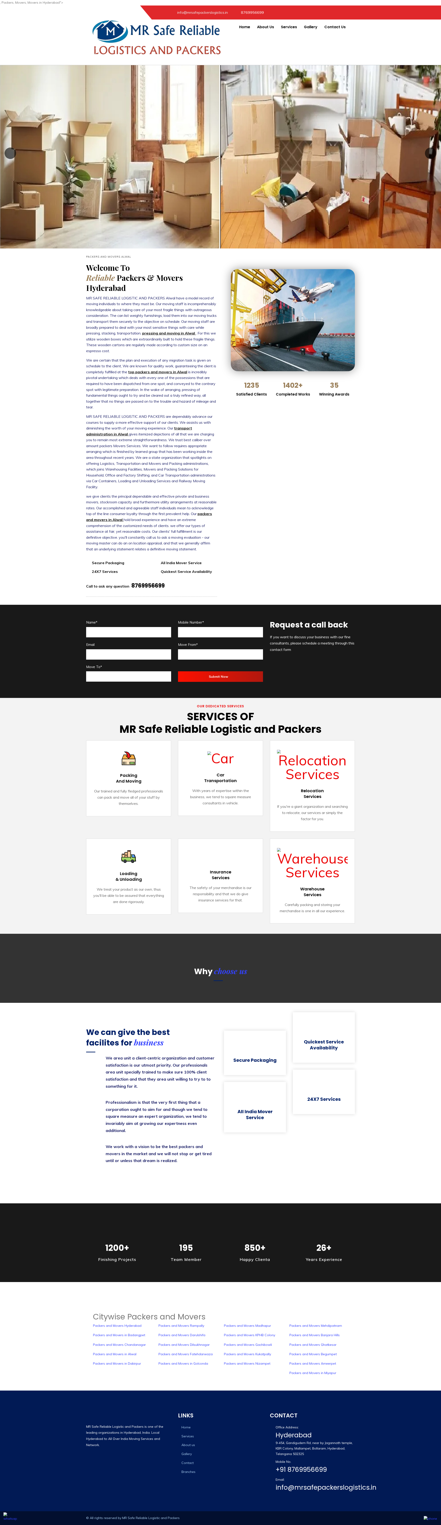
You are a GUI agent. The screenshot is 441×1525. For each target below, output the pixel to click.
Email (90, 644)
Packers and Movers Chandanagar (119, 1345)
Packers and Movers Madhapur (247, 1326)
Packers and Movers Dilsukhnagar (184, 1345)
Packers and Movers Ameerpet (312, 1363)
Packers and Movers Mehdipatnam (315, 1326)
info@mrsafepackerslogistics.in (326, 1487)
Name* (91, 622)
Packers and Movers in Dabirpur (117, 1363)
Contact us (335, 27)
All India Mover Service (255, 1114)
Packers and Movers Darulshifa (181, 1335)
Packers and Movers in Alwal (114, 1354)
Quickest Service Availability (324, 1045)
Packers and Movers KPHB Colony (249, 1335)
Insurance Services (220, 875)
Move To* (94, 667)
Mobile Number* (191, 622)
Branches (188, 1472)
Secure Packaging (255, 1060)
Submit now (219, 677)
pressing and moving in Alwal (169, 333)
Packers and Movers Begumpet (313, 1354)
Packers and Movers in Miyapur (312, 1373)
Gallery (310, 27)
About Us (265, 27)
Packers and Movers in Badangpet (119, 1335)
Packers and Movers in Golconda (183, 1363)
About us (188, 1445)
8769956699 (252, 12)
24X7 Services (324, 1099)
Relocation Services (312, 793)
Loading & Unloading (129, 876)
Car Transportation (220, 777)
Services (289, 27)
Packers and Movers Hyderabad (117, 1326)
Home (244, 27)
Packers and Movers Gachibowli (248, 1345)
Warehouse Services (312, 892)
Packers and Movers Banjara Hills (314, 1335)
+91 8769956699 (301, 1469)
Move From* (188, 644)
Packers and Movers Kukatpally (247, 1354)
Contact (187, 1463)
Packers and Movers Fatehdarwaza (185, 1354)
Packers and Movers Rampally (181, 1326)
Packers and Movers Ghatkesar (312, 1345)
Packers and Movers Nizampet (247, 1363)
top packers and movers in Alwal (157, 372)
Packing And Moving (128, 778)
